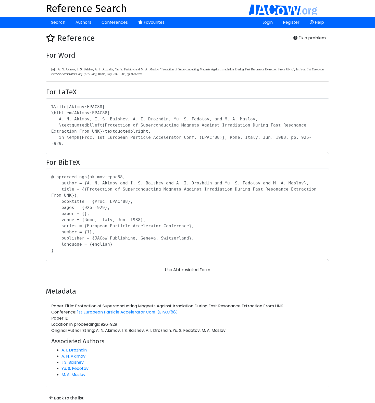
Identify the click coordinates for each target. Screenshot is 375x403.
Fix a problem (311, 38)
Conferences (115, 22)
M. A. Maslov (73, 374)
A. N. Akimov (73, 356)
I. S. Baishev (72, 362)
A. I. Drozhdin (74, 350)
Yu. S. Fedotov (75, 368)
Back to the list (68, 398)
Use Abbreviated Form (187, 270)
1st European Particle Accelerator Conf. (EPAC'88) (127, 312)
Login (267, 22)
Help (319, 22)
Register (291, 22)
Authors (83, 22)
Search (58, 22)
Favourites (154, 22)
